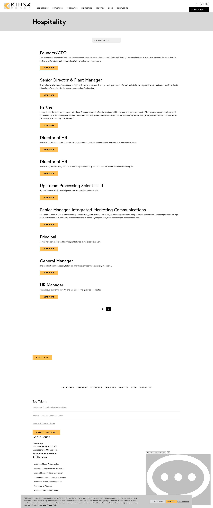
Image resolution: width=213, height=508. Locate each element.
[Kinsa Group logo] (17, 6)
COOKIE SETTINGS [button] (157, 501)
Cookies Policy (183, 501)
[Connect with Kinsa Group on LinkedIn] (207, 4)
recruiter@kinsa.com (47, 450)
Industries (86, 8)
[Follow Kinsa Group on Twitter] (202, 4)
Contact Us (122, 8)
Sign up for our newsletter (45, 453)
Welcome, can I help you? (156, 453)
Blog (110, 8)
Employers (58, 8)
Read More (49, 68)
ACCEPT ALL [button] (171, 501)
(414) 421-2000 (49, 446)
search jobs (198, 10)
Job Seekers (43, 8)
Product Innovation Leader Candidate (48, 415)
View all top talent (46, 432)
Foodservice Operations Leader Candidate (50, 407)
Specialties (72, 8)
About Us (100, 8)
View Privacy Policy (50, 505)
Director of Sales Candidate (44, 423)
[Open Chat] (178, 479)
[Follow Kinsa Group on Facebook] (197, 4)
